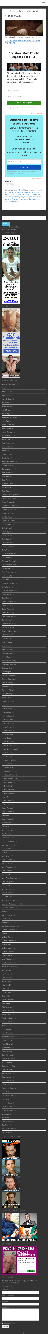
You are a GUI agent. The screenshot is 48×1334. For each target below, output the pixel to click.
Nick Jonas (6, 977)
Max (3, 911)
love (21, 197)
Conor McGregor (8, 583)
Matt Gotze (6, 896)
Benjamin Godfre (8, 461)
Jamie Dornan (7, 738)
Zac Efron (5, 1125)
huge (7, 197)
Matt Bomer (6, 885)
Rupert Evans (7, 1044)
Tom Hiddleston (7, 1095)
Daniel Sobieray (7, 605)
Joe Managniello (8, 760)
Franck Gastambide (9, 664)
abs (30, 190)
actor (34, 190)
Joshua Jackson (8, 789)
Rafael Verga (6, 1014)
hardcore (20, 194)
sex (22, 199)
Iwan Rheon (6, 705)
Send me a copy (10, 1323)
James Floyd (6, 727)
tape (37, 199)
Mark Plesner (7, 870)
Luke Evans (6, 856)
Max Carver (6, 918)
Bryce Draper (7, 487)
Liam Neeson (7, 848)
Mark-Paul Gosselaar (9, 878)
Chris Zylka (6, 557)
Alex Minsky (6, 410)
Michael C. (6, 933)
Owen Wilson (6, 996)
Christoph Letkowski (9, 565)
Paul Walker (6, 1003)
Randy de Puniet (8, 1018)
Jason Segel (6, 753)
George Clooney (8, 679)
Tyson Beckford (7, 1110)
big (6, 192)
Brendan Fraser (7, 483)
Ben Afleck (6, 450)
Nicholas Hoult (7, 970)
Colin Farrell (6, 576)
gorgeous (8, 194)
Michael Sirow (7, 955)
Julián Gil (5, 797)
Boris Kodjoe (6, 472)
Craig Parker (6, 587)
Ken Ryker (5, 815)
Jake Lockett (6, 723)
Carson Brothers (8, 498)
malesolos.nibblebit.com (10, 1283)
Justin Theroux (7, 804)
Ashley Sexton (7, 432)
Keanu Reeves (7, 808)
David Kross (6, 620)
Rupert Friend (7, 1047)
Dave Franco (6, 612)
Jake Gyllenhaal (8, 719)
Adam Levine (6, 395)
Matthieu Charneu (8, 907)
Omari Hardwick (8, 992)
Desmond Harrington (9, 631)
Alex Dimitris (6, 406)
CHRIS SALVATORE (9, 554)
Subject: (5, 1301)
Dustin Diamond (8, 642)
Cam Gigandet (7, 491)
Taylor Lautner (7, 1084)
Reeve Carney (7, 1025)
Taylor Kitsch (6, 1081)
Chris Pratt (6, 550)
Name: (5, 1290)
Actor (4, 388)
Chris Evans (6, 539)
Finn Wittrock (6, 657)
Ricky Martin (6, 1033)
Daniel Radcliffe (7, 601)
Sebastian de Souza (9, 1066)
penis (7, 199)
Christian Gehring (8, 561)
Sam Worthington (8, 1055)
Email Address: (8, 1295)
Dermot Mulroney (8, 627)
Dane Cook (6, 598)
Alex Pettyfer (6, 413)
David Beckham (7, 616)
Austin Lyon (6, 439)
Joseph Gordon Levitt (10, 778)
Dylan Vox (5, 646)
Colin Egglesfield (8, 572)
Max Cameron (7, 915)
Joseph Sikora (7, 782)
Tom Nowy (6, 1099)
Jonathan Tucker (8, 771)
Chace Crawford (8, 502)
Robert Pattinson (8, 1036)
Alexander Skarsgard (9, 417)
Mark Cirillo (6, 863)
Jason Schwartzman (9, 749)
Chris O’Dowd (7, 546)
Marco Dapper (7, 859)
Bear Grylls (6, 447)
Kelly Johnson (7, 812)
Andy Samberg (7, 428)
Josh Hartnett (7, 786)
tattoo (7, 201)
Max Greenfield (7, 922)
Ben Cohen (6, 458)
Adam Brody (6, 391)
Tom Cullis (5, 1092)
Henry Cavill (6, 697)
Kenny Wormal (7, 819)
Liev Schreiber (7, 852)
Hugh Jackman (7, 701)
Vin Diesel (5, 1117)
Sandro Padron (7, 1058)
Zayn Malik (6, 1132)
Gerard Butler (7, 683)
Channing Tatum (8, 509)
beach (39, 190)
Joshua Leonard (8, 793)
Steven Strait (6, 1077)
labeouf (16, 197)
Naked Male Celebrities (10, 227)
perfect (12, 199)
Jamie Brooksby (8, 734)
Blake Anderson (7, 469)
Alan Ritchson (7, 399)
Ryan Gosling (7, 1051)
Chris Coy (5, 531)
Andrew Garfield (8, 425)
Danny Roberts (7, 609)
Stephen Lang (7, 1073)
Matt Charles (6, 889)
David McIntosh (7, 624)
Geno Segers (7, 671)
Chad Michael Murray (10, 506)
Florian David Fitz (8, 660)
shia (30, 199)
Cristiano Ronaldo (8, 590)
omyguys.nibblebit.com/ (30, 1280)
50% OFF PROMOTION (10, 384)
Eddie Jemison (7, 649)
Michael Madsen (8, 948)
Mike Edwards (7, 959)
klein (11, 197)
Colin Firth (5, 579)
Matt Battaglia (7, 882)
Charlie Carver (7, 517)
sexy (26, 199)
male (26, 197)
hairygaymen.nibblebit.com (12, 1280)
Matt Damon (6, 893)
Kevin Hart (5, 826)
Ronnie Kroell (7, 1040)
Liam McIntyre (7, 845)
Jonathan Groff (7, 767)
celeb (19, 192)
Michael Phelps (7, 952)
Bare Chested (7, 443)
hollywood (28, 194)
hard (14, 194)
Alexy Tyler (6, 421)
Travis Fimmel (7, 1106)
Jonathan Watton (8, 775)
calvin (14, 192)
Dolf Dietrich (6, 638)
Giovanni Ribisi (7, 690)
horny (35, 194)
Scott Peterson (7, 1062)
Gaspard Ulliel (7, 668)
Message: (6, 1307)
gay (39, 192)
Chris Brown (6, 528)
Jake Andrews (7, 716)
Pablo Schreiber (8, 999)
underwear (14, 201)
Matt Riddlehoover (8, 900)
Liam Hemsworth (8, 841)
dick (35, 192)
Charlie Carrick (7, 513)
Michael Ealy (6, 937)
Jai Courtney (6, 712)
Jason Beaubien (8, 741)
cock (31, 192)
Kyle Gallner (6, 834)
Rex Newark (6, 1029)
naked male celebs (9, 966)
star (34, 199)
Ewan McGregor (8, 653)
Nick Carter (6, 974)
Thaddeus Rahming (9, 1088)
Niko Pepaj (6, 985)
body (9, 192)
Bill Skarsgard (7, 465)
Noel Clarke (6, 988)
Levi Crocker (6, 837)
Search (6, 224)
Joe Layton (6, 756)
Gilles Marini (6, 686)
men (34, 197)
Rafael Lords (6, 1011)
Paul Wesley (6, 1007)
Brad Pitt (5, 480)
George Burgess (8, 675)
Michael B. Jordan (8, 929)
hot (39, 194)
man (30, 197)
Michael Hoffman (8, 941)
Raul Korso (6, 1022)
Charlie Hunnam (8, 520)
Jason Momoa (7, 745)
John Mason (6, 764)
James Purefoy (7, 730)
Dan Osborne (7, 594)
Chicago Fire (6, 524)
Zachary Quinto (7, 1128)
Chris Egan (6, 535)
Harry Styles (6, 694)
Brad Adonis (6, 476)
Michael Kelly (6, 944)
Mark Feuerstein (8, 867)
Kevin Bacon (6, 823)
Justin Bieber (6, 800)
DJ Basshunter (7, 635)
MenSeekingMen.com (10, 926)
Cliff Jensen (6, 568)
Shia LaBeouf (19, 190)
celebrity (25, 192)
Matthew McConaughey (10, 904)
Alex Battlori (6, 402)
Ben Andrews (7, 454)
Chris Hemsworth (8, 542)
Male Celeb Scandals (9, 229)
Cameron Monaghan (9, 495)
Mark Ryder (6, 874)
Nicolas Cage (7, 981)
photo (18, 199)
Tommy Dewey (7, 1103)
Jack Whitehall (7, 708)
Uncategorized (7, 1114)
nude (39, 197)
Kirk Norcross (7, 830)
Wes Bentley (6, 1121)
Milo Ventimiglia (7, 963)
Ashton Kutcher (7, 436)
